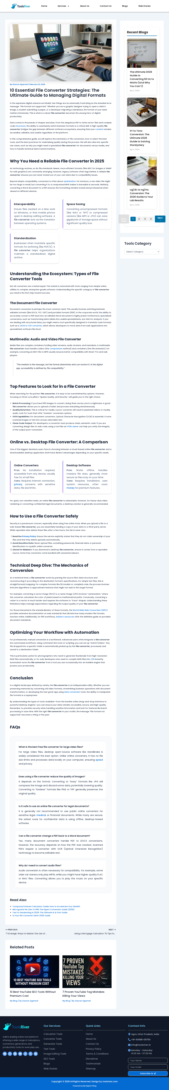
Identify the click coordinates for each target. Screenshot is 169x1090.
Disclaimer (92, 1058)
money (71, 487)
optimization (70, 181)
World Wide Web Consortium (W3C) (90, 610)
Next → (160, 218)
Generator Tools (53, 1043)
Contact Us (106, 6)
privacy (18, 484)
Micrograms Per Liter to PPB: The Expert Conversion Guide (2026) (43, 909)
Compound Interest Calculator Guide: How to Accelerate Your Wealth (46, 906)
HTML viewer (73, 426)
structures (20, 126)
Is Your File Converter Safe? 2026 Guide (31, 915)
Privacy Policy (29, 536)
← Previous (123, 219)
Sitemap (91, 1068)
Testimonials (93, 1063)
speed (99, 759)
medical (41, 815)
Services (62, 6)
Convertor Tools (53, 1038)
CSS (92, 659)
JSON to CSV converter (31, 325)
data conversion (72, 692)
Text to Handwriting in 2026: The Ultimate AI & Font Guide (40, 912)
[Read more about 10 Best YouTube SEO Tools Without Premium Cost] (34, 971)
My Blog (13, 1000)
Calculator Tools (53, 1034)
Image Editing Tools (55, 1053)
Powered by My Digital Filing (84, 1086)
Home (44, 6)
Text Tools (49, 1048)
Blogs (125, 6)
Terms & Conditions (97, 1053)
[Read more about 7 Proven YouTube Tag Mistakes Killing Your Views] (87, 971)
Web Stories (144, 6)
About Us (84, 6)
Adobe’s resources (65, 616)
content (99, 129)
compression (56, 348)
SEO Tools (49, 1058)
